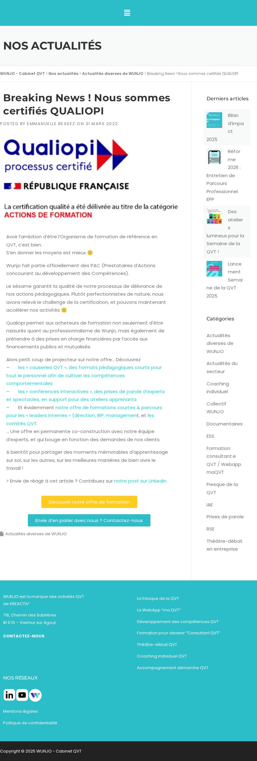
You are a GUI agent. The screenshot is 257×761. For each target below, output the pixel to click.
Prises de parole (225, 516)
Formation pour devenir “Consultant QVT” (178, 633)
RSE (210, 529)
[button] (127, 13)
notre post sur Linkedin (140, 481)
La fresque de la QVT (158, 598)
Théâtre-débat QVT (157, 644)
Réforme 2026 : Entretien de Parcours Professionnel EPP (224, 175)
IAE (210, 504)
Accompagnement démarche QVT (172, 668)
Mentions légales (21, 711)
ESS (210, 436)
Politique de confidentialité (30, 723)
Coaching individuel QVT (162, 656)
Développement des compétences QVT (178, 622)
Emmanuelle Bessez (51, 124)
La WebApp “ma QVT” (159, 610)
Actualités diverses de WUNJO (36, 534)
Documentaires (225, 423)
